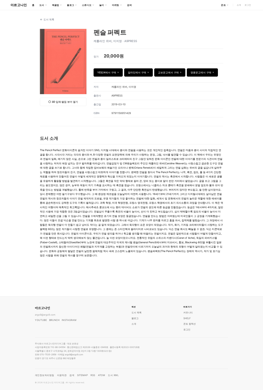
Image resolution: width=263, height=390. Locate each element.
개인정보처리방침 (44, 375)
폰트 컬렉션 (189, 323)
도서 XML (113, 375)
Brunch (54, 320)
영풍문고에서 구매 (201, 72)
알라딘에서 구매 (137, 72)
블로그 (135, 318)
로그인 (248, 5)
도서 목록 (48, 19)
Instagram (69, 320)
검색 (129, 5)
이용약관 (62, 375)
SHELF (187, 318)
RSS (93, 375)
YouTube (41, 320)
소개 (239, 5)
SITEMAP (82, 375)
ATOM (101, 375)
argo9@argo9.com (45, 314)
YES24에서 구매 (106, 72)
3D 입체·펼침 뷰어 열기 (65, 101)
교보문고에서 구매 (168, 72)
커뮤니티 (188, 312)
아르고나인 (19, 5)
